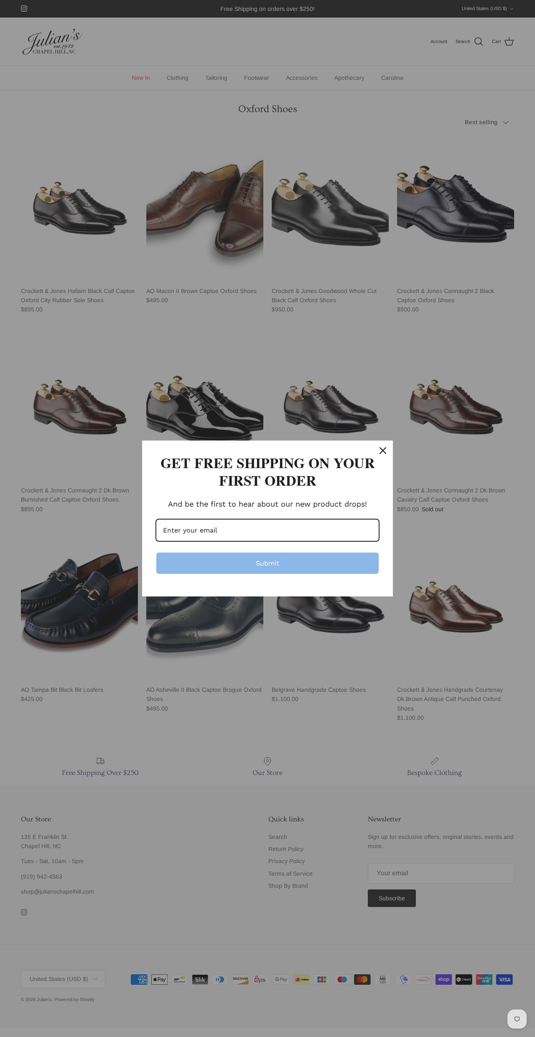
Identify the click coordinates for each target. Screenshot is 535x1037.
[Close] (383, 451)
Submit (267, 563)
